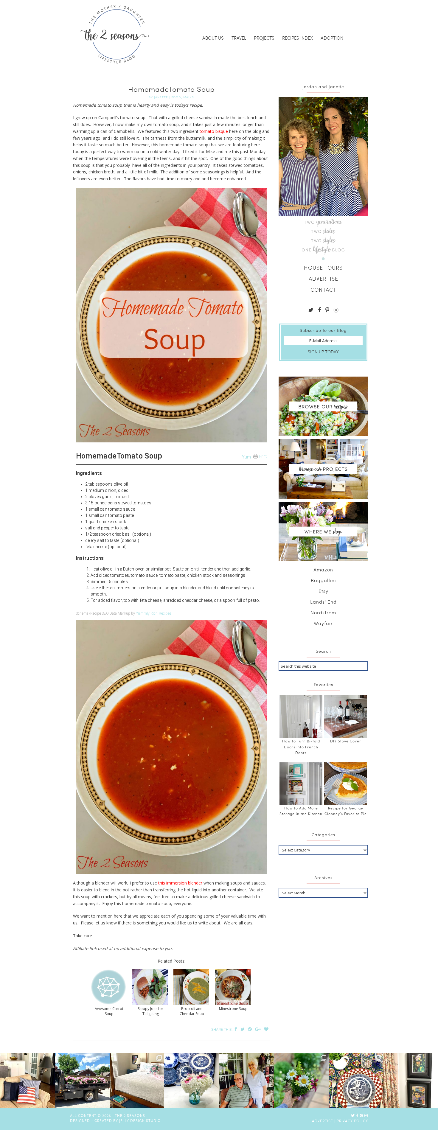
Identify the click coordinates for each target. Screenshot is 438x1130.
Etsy (323, 591)
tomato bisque (213, 131)
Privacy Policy (352, 1120)
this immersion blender (180, 883)
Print (263, 456)
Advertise (322, 1120)
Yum (246, 457)
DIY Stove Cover (345, 741)
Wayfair (323, 623)
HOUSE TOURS (323, 267)
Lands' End (323, 602)
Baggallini (323, 580)
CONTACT (323, 289)
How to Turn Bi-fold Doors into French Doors (301, 747)
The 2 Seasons (114, 34)
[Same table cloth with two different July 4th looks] (356, 1080)
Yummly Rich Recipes (153, 613)
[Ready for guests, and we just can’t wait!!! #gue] (137, 1080)
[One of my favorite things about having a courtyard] (301, 1080)
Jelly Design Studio (140, 1120)
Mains (188, 97)
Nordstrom (323, 612)
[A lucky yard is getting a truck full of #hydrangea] (82, 1080)
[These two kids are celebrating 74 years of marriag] (246, 1080)
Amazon (323, 569)
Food (176, 97)
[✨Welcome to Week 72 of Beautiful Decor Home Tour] (191, 1080)
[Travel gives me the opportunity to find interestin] (410, 1080)
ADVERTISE (323, 278)
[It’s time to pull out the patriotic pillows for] (27, 1080)
